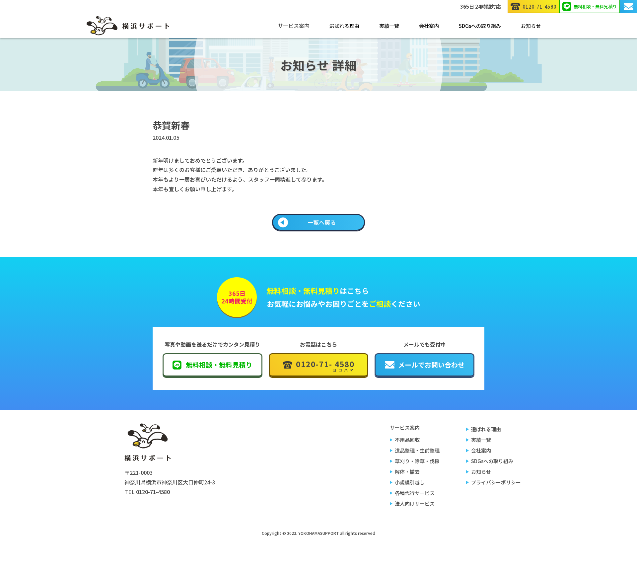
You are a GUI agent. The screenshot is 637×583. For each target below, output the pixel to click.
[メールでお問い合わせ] (628, 6)
